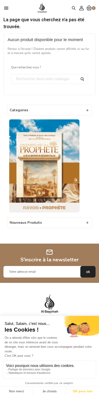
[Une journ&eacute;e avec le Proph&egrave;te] (44, 165)
